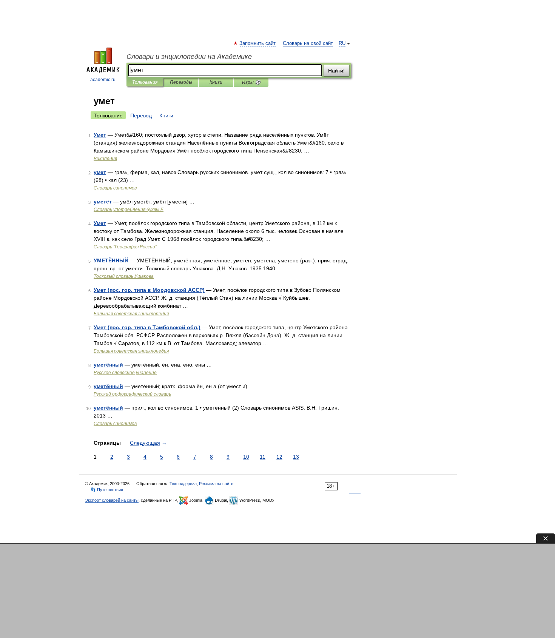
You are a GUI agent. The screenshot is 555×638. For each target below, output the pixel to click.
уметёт (103, 202)
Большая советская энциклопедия (131, 313)
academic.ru (103, 79)
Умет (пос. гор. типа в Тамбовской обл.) (147, 327)
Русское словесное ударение (125, 372)
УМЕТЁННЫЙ (111, 260)
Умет (100, 135)
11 (262, 457)
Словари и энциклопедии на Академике (189, 56)
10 (246, 457)
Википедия (105, 158)
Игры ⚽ (251, 82)
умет (100, 172)
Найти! (336, 71)
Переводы (181, 82)
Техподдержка (183, 483)
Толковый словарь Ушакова (124, 276)
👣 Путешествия (107, 489)
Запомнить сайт (258, 43)
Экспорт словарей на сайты (112, 500)
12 (279, 457)
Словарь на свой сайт (308, 43)
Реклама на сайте (216, 483)
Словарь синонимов (115, 188)
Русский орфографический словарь (132, 394)
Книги (216, 82)
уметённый (108, 365)
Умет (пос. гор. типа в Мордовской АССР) (149, 290)
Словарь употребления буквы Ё (128, 209)
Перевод (141, 115)
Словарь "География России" (125, 247)
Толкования (144, 82)
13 (296, 457)
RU (342, 43)
